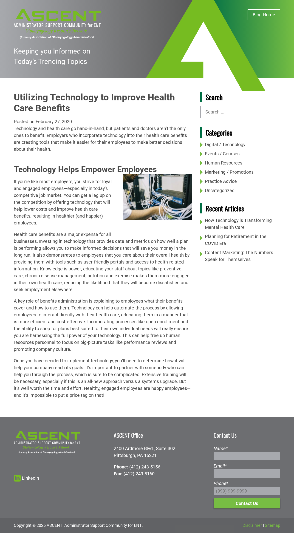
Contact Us (247, 503)
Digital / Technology (225, 144)
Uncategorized (220, 190)
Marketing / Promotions (229, 172)
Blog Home (264, 14)
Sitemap (272, 525)
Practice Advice (221, 181)
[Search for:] (240, 112)
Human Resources (223, 163)
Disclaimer (252, 525)
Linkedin (30, 478)
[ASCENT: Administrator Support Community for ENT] (57, 23)
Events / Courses (222, 153)
